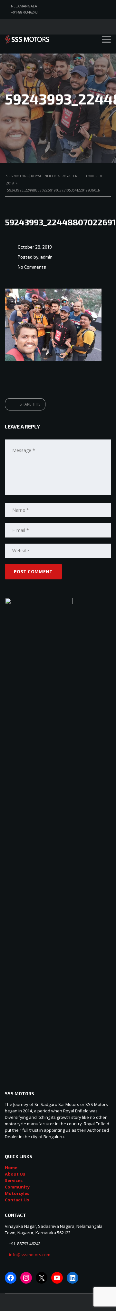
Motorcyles (17, 1193)
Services (14, 1180)
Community (17, 1187)
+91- (13, 1243)
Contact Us (17, 1200)
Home (11, 1167)
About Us (15, 1174)
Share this (29, 404)
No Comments (32, 267)
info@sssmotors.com (29, 1254)
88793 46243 (29, 1244)
